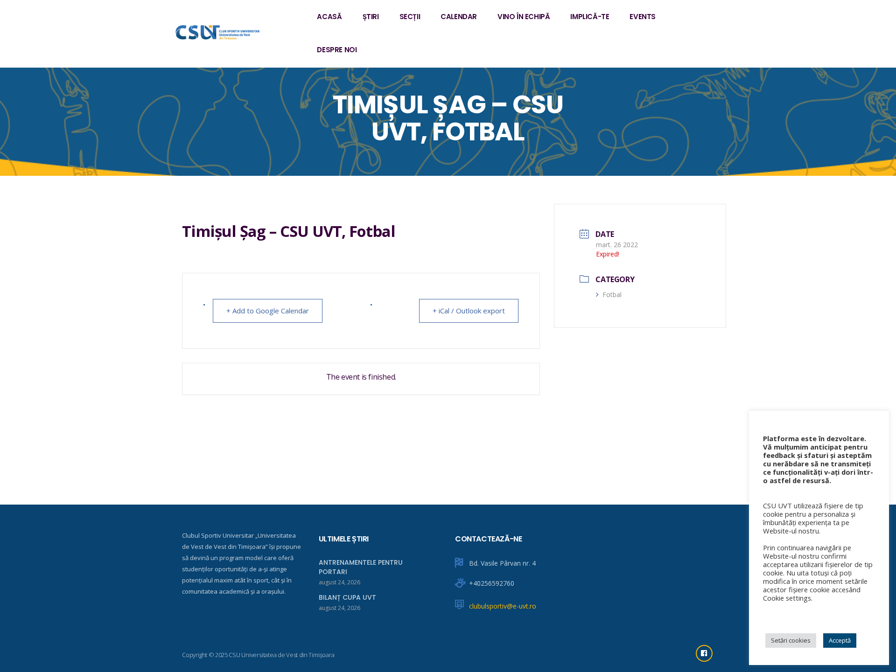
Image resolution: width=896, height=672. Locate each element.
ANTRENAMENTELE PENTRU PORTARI (361, 567)
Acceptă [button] (840, 640)
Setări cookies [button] (791, 640)
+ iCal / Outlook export (469, 310)
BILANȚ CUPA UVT (347, 597)
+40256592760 (491, 583)
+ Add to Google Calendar (267, 310)
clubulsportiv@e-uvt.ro (502, 606)
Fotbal (612, 294)
